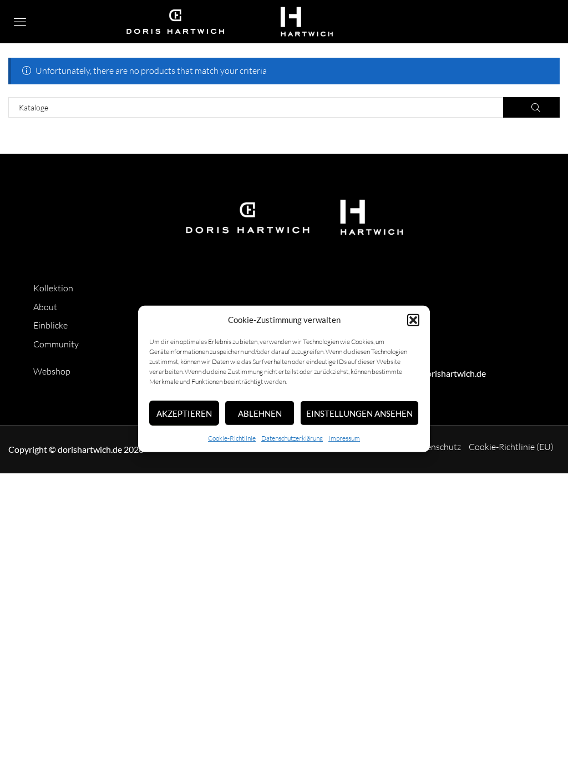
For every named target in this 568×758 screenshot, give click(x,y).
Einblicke (50, 325)
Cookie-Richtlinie (232, 438)
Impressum (344, 438)
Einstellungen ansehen (359, 413)
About (45, 306)
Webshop (51, 371)
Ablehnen (260, 413)
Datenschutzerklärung (292, 438)
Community (56, 344)
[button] (413, 320)
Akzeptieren (184, 413)
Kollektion (53, 288)
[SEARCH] (531, 107)
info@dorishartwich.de (442, 373)
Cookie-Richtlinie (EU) (511, 446)
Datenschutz (436, 446)
